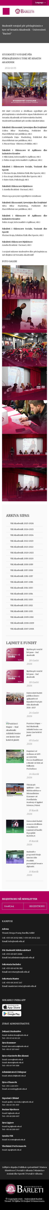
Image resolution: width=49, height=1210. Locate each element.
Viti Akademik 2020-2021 (22, 552)
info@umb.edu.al (16, 941)
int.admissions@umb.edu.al (21, 957)
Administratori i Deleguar (14, 1072)
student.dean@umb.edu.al (17, 1035)
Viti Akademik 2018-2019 (21, 564)
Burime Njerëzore (10, 1109)
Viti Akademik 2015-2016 (21, 582)
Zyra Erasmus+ (9, 1042)
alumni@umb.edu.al (15, 1063)
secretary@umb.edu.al (18, 972)
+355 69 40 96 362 (14, 968)
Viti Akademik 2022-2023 (21, 541)
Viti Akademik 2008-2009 (22, 623)
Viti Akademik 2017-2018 (21, 570)
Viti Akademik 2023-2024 (21, 535)
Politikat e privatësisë (28, 1167)
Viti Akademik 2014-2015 (21, 588)
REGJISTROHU (37, 906)
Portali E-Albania (25, 1170)
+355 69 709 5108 (12, 1066)
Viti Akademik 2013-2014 (21, 593)
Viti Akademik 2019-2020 (21, 558)
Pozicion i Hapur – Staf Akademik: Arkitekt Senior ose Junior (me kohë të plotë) (34, 729)
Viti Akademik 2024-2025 (22, 529)
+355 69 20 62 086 (14, 938)
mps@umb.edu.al (14, 1150)
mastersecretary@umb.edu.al (22, 986)
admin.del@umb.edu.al (16, 1076)
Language (39, 2)
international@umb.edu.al (17, 1046)
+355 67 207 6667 (12, 1049)
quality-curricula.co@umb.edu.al (20, 1102)
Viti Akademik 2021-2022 (21, 547)
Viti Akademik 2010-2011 (21, 611)
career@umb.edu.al (15, 1060)
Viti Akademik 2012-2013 (21, 599)
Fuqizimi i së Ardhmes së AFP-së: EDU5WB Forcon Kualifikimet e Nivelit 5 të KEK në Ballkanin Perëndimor (35, 760)
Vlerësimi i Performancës (14, 1146)
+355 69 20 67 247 (14, 982)
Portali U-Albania (34, 1174)
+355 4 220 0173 (11, 1086)
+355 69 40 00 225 (12, 1038)
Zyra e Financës (9, 1082)
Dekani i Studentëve (11, 1031)
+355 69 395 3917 (12, 1105)
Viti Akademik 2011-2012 (21, 605)
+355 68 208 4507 (12, 1116)
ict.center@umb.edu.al (16, 1140)
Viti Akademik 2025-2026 (22, 523)
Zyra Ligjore (8, 1122)
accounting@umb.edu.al (17, 1089)
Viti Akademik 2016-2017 (21, 576)
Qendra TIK (7, 1136)
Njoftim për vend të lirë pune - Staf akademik (34, 652)
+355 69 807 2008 (14, 954)
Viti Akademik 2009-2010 (21, 617)
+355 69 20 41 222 (32, 938)
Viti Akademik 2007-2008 (22, 629)
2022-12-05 (10, 68)
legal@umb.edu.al (14, 1126)
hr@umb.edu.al (13, 1113)
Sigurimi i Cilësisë (10, 1098)
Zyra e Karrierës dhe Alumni (15, 1056)
